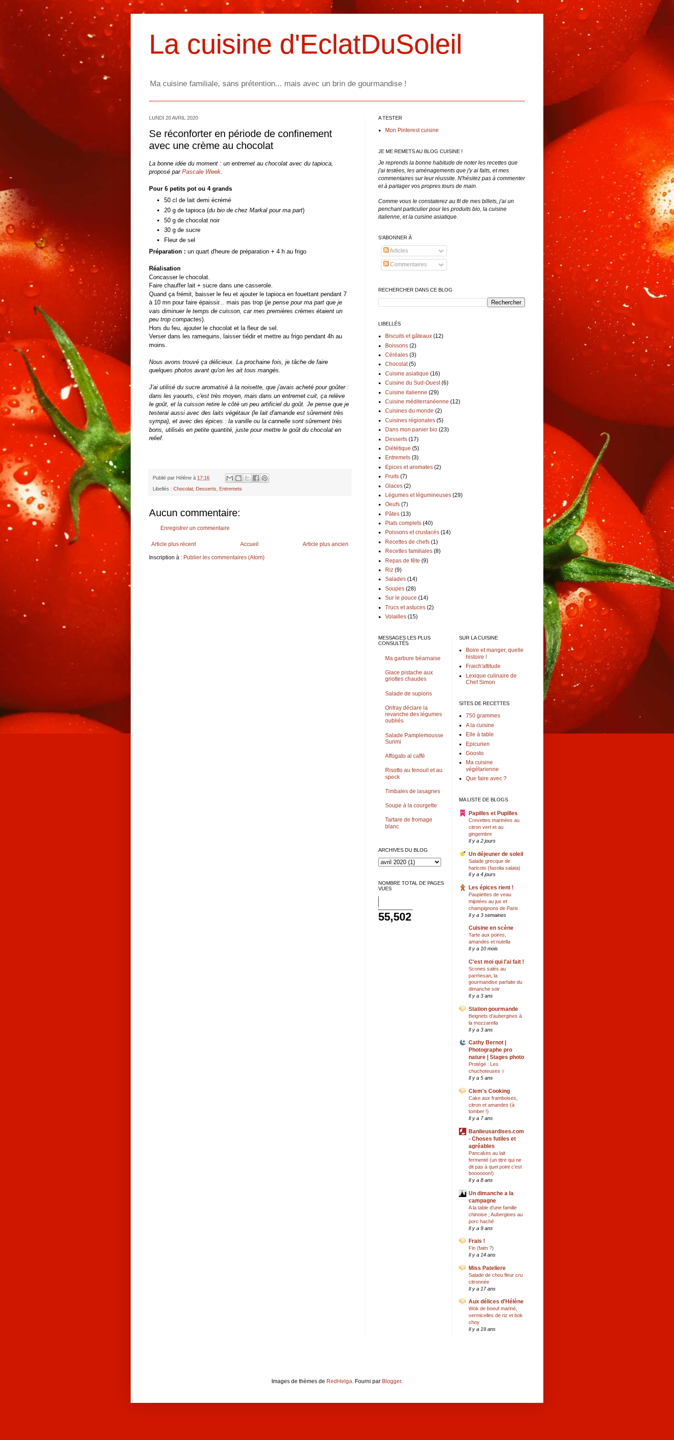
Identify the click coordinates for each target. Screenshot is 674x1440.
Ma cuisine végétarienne (482, 765)
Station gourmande (493, 1009)
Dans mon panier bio (411, 429)
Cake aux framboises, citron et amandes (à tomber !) (493, 1104)
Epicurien (478, 744)
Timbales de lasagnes (412, 791)
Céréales (396, 355)
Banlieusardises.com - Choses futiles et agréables (496, 1138)
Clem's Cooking (489, 1091)
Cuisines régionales (410, 420)
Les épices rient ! (491, 887)
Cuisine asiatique (407, 373)
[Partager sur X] (247, 478)
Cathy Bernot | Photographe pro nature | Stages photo (496, 1049)
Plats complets (403, 523)
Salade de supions (408, 693)
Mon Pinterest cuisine (412, 130)
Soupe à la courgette (411, 805)
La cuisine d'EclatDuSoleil (305, 44)
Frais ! (477, 1241)
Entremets (230, 488)
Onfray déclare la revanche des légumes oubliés (413, 714)
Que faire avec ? (486, 778)
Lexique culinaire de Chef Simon (491, 679)
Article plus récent (173, 544)
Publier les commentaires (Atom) (224, 557)
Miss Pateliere (487, 1268)
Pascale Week (201, 171)
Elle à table (480, 734)
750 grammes (483, 715)
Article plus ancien (325, 544)
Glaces (394, 486)
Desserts (206, 488)
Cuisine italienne (406, 392)
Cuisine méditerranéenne (417, 401)
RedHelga (339, 1381)
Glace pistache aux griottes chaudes (409, 675)
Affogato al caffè (405, 756)
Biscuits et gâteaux (408, 336)
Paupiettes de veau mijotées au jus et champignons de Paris (493, 901)
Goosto (475, 753)
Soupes (394, 588)
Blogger (391, 1381)
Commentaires (408, 264)
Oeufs (392, 504)
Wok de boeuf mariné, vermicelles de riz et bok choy (496, 1315)
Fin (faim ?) (481, 1248)
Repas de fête (402, 560)
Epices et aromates (409, 467)
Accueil (249, 544)
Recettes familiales (408, 551)
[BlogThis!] (238, 478)
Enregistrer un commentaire (195, 528)
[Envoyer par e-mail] (229, 478)
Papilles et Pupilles (493, 813)
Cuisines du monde (409, 411)
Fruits (392, 476)
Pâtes (392, 514)
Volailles (395, 616)
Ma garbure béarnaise (413, 658)
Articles (398, 251)
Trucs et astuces (405, 607)
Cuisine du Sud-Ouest (412, 383)
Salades (395, 579)
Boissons (396, 345)
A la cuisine (480, 725)
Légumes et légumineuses (418, 495)
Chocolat (183, 488)
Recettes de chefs (407, 542)
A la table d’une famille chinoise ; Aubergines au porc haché (496, 1214)
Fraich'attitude (483, 666)
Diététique (398, 448)
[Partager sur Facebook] (255, 478)
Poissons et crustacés (412, 532)
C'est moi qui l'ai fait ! (496, 962)
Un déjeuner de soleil (496, 854)
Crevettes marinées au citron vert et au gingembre (494, 827)
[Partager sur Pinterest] (264, 478)
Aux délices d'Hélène (496, 1301)
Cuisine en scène (491, 928)
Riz (389, 570)
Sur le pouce (401, 598)
